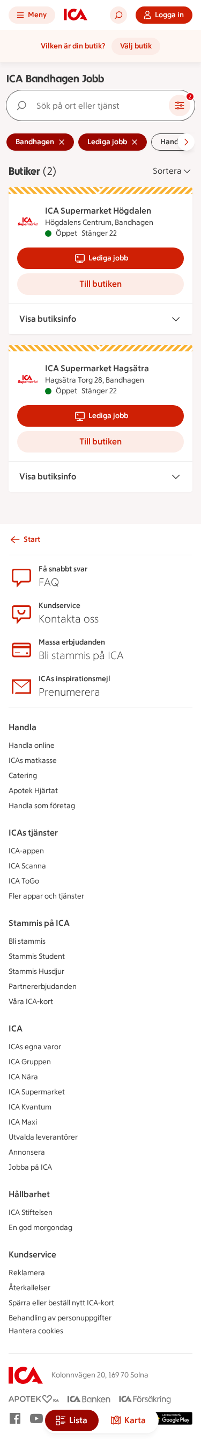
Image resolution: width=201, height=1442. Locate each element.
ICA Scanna (27, 866)
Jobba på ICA (30, 1167)
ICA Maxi (23, 1122)
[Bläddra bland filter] (186, 142)
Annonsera (27, 1152)
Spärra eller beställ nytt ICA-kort (61, 1302)
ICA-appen (26, 851)
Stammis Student (37, 956)
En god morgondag (40, 1227)
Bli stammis (27, 941)
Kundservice (32, 1254)
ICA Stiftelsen (31, 1212)
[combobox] (90, 105)
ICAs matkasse (33, 760)
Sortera (167, 171)
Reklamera (27, 1272)
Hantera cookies (36, 1330)
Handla (22, 727)
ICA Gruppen (30, 1061)
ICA (16, 1028)
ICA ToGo (24, 881)
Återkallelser (29, 1287)
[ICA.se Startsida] (75, 15)
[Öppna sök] (118, 15)
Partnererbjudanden (43, 986)
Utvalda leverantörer (43, 1137)
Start (32, 539)
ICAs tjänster (33, 833)
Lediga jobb (108, 258)
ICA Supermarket (37, 1092)
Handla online (32, 745)
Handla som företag (42, 805)
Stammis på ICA (39, 923)
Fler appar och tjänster (46, 896)
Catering (23, 775)
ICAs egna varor (35, 1046)
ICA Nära (23, 1077)
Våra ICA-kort (31, 1001)
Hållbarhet (29, 1194)
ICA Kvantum (30, 1107)
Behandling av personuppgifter (60, 1318)
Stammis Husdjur (36, 971)
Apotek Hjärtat (33, 790)
